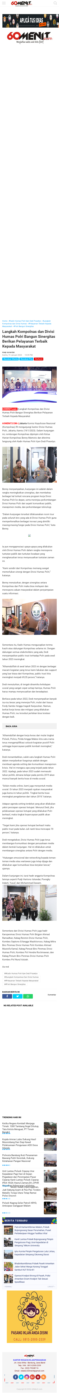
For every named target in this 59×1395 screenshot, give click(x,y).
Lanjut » (51, 1287)
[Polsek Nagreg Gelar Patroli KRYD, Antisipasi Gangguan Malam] (50, 1208)
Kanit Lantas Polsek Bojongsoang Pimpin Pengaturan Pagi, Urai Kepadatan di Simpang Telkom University (34, 1242)
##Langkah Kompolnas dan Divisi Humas (21, 977)
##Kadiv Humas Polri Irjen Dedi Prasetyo (21, 973)
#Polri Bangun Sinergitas (23, 326)
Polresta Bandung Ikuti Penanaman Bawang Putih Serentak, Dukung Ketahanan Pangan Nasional (19, 1158)
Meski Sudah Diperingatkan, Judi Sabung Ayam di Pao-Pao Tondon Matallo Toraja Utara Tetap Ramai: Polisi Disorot (21, 1191)
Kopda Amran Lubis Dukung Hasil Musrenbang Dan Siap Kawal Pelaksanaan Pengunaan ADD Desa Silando (20, 1144)
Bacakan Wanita (10, 359)
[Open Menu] (4, 3)
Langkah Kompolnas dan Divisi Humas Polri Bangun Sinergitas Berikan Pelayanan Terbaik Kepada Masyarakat (28, 338)
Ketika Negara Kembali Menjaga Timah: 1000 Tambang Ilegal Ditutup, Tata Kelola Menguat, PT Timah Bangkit (20, 1128)
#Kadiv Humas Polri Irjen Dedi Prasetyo (25, 321)
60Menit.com (37, 1389)
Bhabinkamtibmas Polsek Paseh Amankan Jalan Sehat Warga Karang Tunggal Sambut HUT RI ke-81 (34, 1266)
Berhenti (39, 359)
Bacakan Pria (26, 359)
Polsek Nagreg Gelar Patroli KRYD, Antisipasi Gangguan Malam (19, 1204)
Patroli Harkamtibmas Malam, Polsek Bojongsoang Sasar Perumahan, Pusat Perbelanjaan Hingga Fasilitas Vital (33, 1230)
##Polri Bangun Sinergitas (15, 984)
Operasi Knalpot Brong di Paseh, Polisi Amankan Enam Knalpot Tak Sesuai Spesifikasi (32, 1278)
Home (4, 321)
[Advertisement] (29, 186)
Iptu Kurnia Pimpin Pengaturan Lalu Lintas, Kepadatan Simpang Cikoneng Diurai (35, 1253)
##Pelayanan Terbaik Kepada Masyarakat (21, 981)
